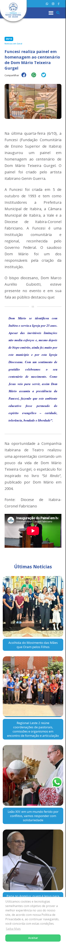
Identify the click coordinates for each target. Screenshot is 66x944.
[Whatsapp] (47, 4)
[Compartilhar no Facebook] (25, 77)
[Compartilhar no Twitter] (45, 77)
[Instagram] (53, 4)
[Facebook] (58, 4)
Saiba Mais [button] (13, 929)
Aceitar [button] (33, 938)
